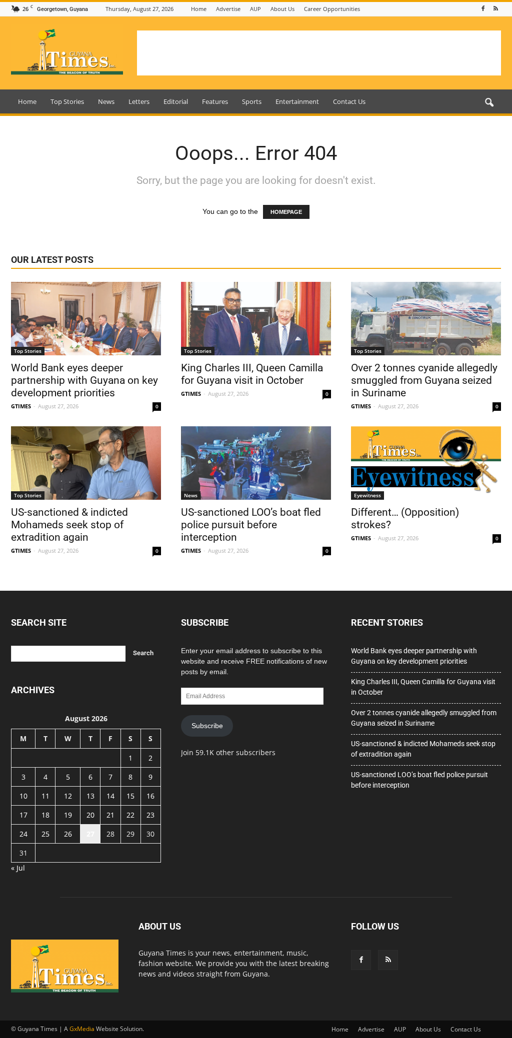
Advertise (228, 8)
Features (215, 101)
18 (46, 815)
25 (46, 834)
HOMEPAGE (286, 212)
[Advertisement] (319, 52)
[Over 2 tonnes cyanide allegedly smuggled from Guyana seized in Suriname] (426, 318)
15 (130, 796)
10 (24, 796)
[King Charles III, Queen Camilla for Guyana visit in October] (256, 318)
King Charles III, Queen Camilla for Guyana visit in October (252, 374)
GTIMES (21, 406)
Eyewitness (367, 495)
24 (24, 834)
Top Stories (67, 101)
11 (46, 796)
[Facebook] (483, 8)
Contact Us (349, 101)
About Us (282, 8)
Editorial (176, 101)
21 (110, 815)
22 (130, 815)
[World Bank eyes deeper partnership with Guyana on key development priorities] (86, 318)
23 (150, 815)
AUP (255, 8)
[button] (489, 103)
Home (198, 8)
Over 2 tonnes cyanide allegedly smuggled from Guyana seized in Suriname (424, 380)
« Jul (18, 868)
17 (24, 815)
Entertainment (297, 101)
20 (90, 815)
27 (90, 834)
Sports (252, 101)
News (106, 101)
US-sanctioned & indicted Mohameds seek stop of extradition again (69, 524)
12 (68, 796)
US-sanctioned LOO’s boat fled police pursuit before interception (251, 524)
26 (68, 834)
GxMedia (82, 1029)
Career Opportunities (332, 8)
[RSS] (495, 8)
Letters (139, 101)
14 (110, 796)
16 (150, 796)
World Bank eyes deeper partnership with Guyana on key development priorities (84, 380)
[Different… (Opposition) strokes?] (426, 463)
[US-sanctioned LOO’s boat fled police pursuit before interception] (256, 463)
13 (90, 796)
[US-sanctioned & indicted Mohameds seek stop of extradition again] (86, 463)
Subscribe (207, 726)
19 (68, 815)
